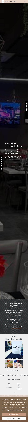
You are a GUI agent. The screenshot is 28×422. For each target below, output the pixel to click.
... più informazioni (16, 328)
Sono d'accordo (14, 414)
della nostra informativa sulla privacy (16, 411)
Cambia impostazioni (14, 418)
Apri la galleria (14, 370)
